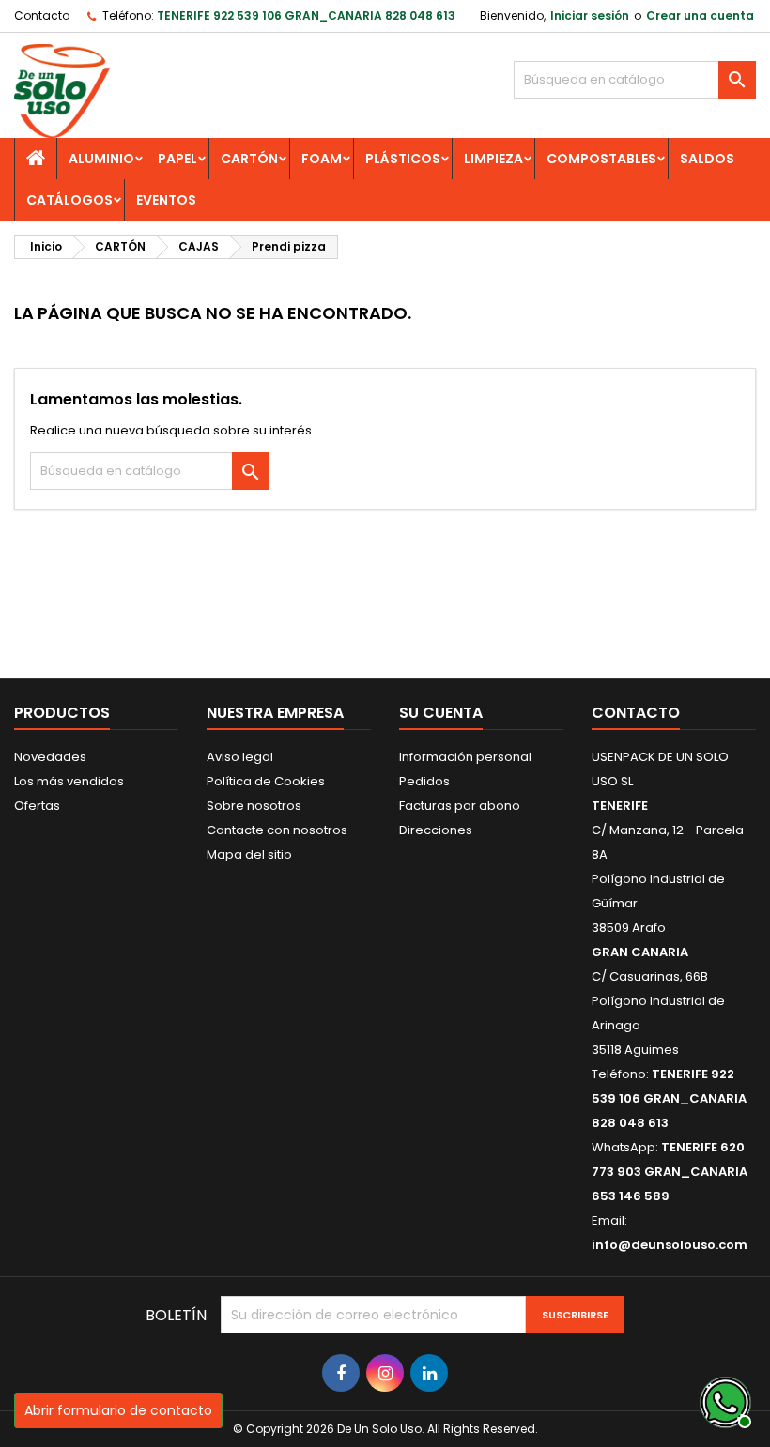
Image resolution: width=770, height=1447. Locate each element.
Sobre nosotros (254, 806)
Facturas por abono (459, 806)
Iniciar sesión (589, 15)
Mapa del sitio (249, 854)
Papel (177, 158)
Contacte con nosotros (277, 830)
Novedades (50, 757)
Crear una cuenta (700, 15)
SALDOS (707, 158)
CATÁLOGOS (69, 199)
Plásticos (402, 158)
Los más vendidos (69, 781)
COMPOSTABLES (601, 158)
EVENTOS (166, 199)
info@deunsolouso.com (669, 1245)
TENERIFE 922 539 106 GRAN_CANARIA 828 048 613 (306, 15)
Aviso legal (240, 757)
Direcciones (435, 830)
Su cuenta (441, 713)
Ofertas (37, 806)
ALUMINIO (101, 158)
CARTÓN (249, 158)
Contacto (41, 15)
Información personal (465, 757)
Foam (321, 158)
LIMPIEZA (493, 158)
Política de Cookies (266, 781)
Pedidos (424, 781)
